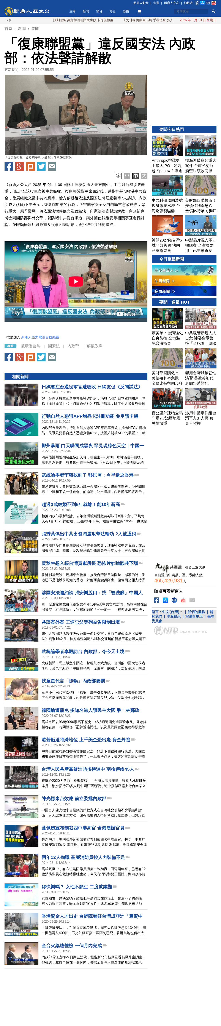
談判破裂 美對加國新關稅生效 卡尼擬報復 (59, 20)
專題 (113, 11)
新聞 (86, 11)
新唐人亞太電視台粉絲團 (40, 337)
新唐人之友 (171, 3)
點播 (126, 11)
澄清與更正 (194, 616)
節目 (99, 11)
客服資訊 (174, 616)
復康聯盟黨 (30, 346)
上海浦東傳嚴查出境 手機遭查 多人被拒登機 (130, 20)
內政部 (73, 346)
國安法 (54, 346)
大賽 (156, 3)
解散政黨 (95, 346)
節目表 (188, 3)
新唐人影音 (140, 3)
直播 (72, 11)
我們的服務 (196, 612)
